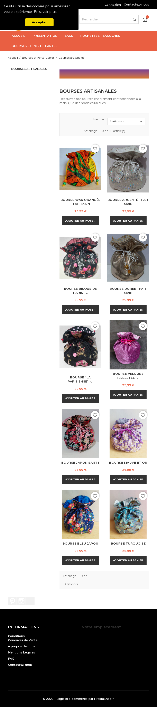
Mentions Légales (21, 652)
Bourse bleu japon (80, 543)
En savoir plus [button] (45, 12)
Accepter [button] (39, 22)
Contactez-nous (136, 4)
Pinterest (12, 601)
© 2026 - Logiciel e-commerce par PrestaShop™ (78, 699)
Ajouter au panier (80, 220)
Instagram (21, 601)
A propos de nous (21, 646)
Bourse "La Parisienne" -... (80, 379)
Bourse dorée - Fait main (128, 291)
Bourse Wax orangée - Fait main (80, 202)
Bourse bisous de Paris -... (80, 291)
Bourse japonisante (80, 462)
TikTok (30, 601)
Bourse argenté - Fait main (128, 202)
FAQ (11, 658)
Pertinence (127, 121)
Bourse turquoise (128, 543)
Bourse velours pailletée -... (128, 376)
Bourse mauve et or (128, 462)
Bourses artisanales (29, 69)
